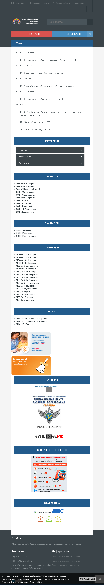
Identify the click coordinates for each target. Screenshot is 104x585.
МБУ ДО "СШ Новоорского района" (31, 321)
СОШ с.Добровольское (26, 209)
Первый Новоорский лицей (28, 189)
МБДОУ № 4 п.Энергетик (27, 280)
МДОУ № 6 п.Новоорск (26, 269)
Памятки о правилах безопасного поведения (45, 73)
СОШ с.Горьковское (25, 212)
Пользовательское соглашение (66, 561)
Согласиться (87, 579)
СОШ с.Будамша (23, 203)
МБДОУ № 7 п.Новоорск (27, 272)
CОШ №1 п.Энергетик (25, 195)
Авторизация (74, 34)
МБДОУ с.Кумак (23, 291)
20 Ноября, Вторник (23, 78)
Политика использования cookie (66, 565)
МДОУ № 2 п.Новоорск (26, 257)
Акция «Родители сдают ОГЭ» (38, 122)
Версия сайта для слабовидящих (71, 3)
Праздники (24, 163)
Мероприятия (25, 157)
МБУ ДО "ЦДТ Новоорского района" (32, 318)
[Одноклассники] (90, 9)
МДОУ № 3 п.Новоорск (26, 260)
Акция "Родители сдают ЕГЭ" (38, 129)
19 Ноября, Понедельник (25, 91)
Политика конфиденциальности (66, 557)
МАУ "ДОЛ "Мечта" (24, 324)
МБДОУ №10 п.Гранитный (27, 283)
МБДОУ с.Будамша (24, 297)
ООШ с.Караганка (24, 233)
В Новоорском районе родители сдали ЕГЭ (44, 99)
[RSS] (90, 3)
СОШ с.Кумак (22, 201)
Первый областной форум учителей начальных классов (50, 86)
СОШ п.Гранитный (24, 206)
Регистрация (33, 34)
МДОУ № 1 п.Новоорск (26, 254)
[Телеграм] (77, 9)
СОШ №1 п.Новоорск (25, 183)
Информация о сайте (39, 3)
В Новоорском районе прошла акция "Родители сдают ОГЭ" (52, 60)
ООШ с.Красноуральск (26, 236)
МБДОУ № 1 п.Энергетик (27, 274)
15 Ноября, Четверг (23, 104)
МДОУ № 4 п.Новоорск (26, 263)
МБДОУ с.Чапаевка (25, 300)
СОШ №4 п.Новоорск (25, 192)
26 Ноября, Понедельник (25, 52)
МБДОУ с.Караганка (25, 294)
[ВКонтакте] (83, 9)
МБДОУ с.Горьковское (26, 286)
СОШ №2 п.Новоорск (25, 186)
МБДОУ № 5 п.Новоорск (27, 266)
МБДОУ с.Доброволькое (27, 289)
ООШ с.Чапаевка (23, 230)
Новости (23, 150)
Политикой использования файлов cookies (22, 582)
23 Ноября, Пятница (23, 65)
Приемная (19, 3)
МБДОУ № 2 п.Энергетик (27, 277)
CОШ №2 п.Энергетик (25, 198)
